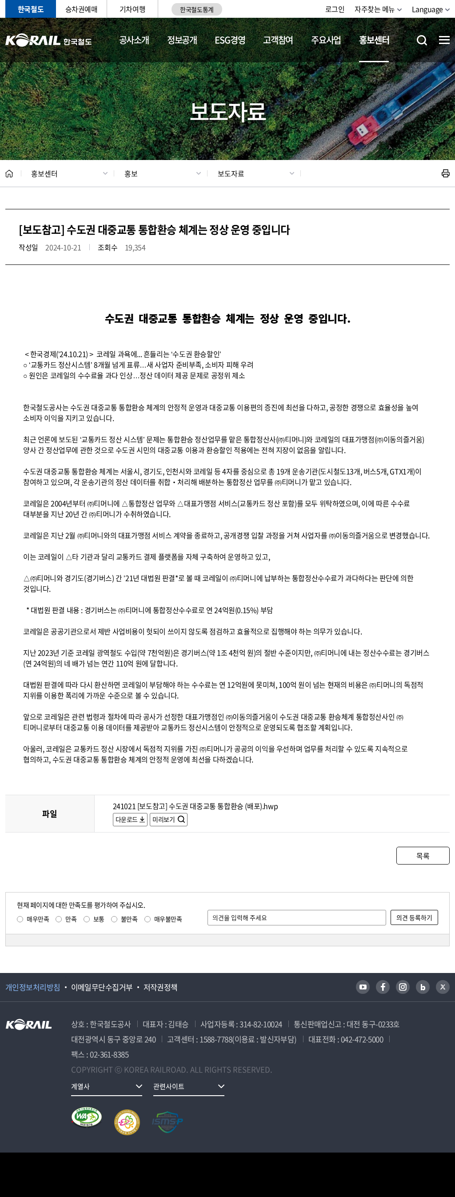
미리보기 (164, 819)
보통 (98, 918)
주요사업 (326, 39)
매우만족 (38, 918)
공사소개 (134, 39)
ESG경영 (230, 39)
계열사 (80, 1086)
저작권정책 (161, 987)
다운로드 (127, 819)
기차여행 (132, 9)
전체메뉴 (444, 40)
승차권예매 (81, 9)
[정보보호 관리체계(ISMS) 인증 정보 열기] (167, 1122)
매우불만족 (168, 918)
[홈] (9, 173)
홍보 (131, 173)
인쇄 (446, 173)
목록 (422, 855)
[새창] (363, 987)
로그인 (335, 9)
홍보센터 (374, 39)
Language (427, 9)
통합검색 (422, 40)
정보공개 (182, 39)
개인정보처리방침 (32, 987)
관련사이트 (168, 1086)
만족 (70, 918)
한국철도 (31, 9)
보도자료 (231, 173)
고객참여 (278, 39)
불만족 (129, 918)
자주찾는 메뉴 (375, 9)
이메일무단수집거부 (102, 987)
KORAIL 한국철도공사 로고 (48, 40)
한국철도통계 (196, 9)
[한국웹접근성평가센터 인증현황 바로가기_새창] (86, 1122)
